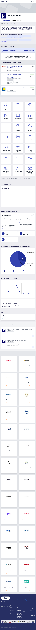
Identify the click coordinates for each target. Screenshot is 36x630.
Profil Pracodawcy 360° (19, 606)
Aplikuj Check (32, 608)
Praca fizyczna (4, 41)
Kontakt (31, 603)
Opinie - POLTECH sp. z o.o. (16, 20)
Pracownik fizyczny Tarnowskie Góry (7, 37)
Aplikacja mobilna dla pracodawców (19, 613)
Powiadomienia (12, 613)
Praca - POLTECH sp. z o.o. (6, 20)
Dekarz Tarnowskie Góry (18, 37)
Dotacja (31, 613)
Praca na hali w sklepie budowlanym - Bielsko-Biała (15, 67)
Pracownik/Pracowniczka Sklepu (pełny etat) (16, 88)
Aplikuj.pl (2, 23)
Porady (11, 605)
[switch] (29, 50)
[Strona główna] (4, 1)
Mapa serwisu (32, 615)
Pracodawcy (6, 23)
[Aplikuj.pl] (6, 598)
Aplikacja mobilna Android (24, 613)
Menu (33, 1)
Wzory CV (25, 603)
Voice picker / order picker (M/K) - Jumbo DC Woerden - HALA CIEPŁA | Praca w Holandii (15, 76)
